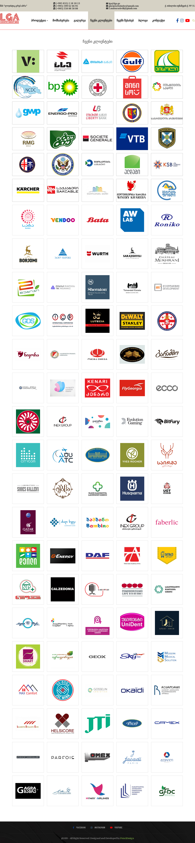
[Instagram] (182, 20)
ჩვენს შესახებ (125, 20)
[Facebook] (177, 20)
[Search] (193, 20)
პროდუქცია (38, 20)
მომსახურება (61, 20)
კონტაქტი (158, 20)
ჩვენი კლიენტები (101, 20)
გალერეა (80, 20)
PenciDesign (127, 838)
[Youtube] (187, 20)
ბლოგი (143, 20)
